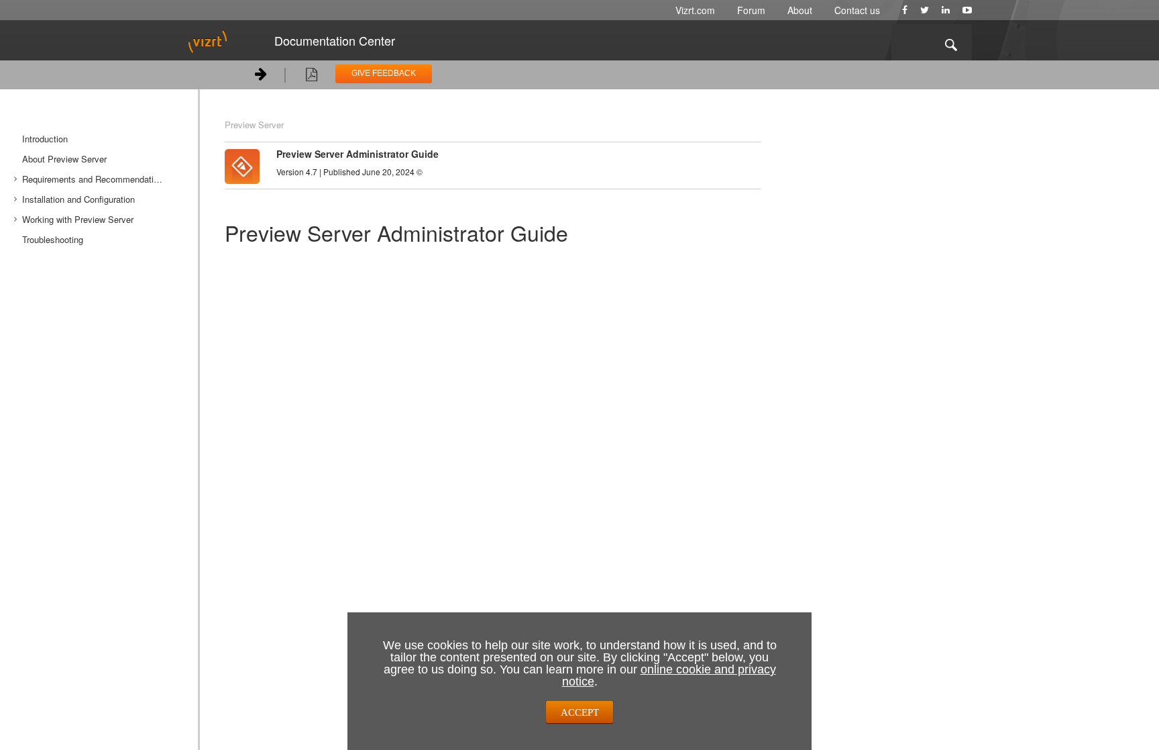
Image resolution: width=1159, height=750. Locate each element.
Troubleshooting (52, 239)
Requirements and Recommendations (95, 179)
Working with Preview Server (77, 219)
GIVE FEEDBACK (383, 73)
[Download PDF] (311, 76)
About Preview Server (64, 158)
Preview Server (254, 124)
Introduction (45, 138)
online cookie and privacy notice (669, 675)
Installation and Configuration (78, 199)
